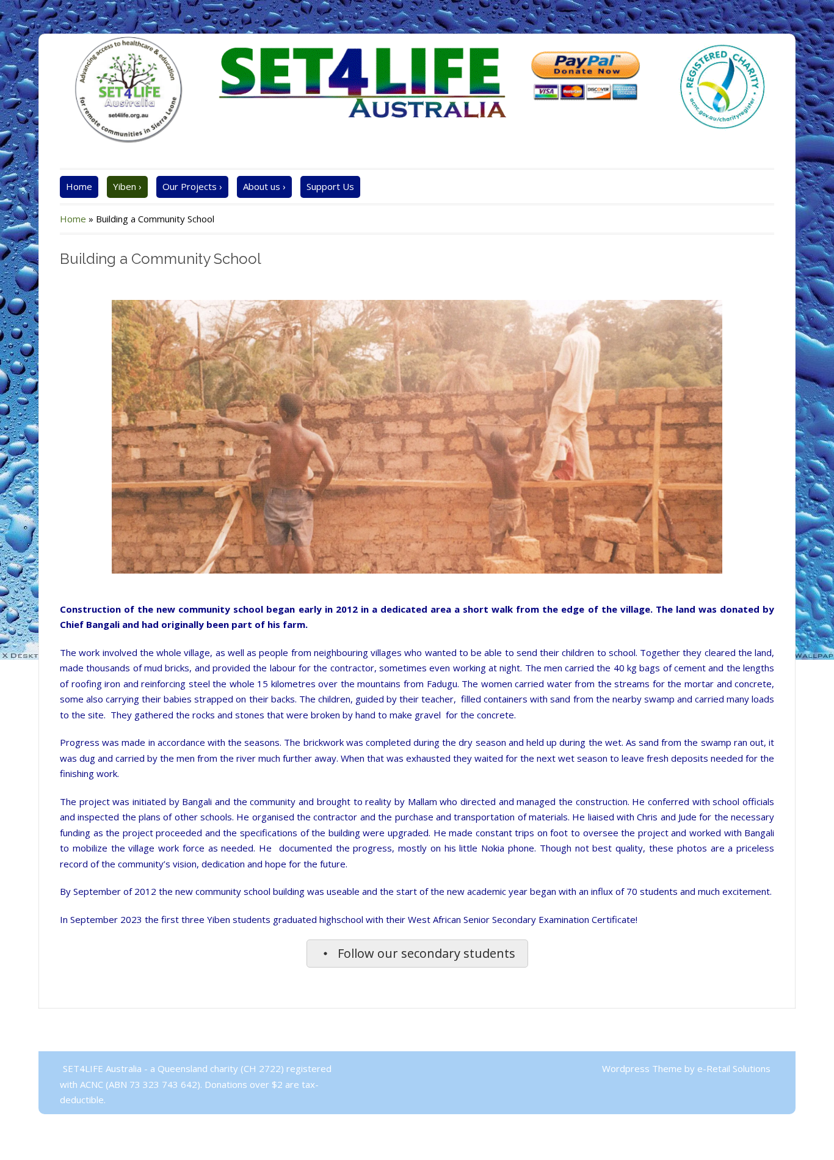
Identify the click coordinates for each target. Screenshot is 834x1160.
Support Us (330, 186)
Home (79, 186)
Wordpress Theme (643, 1068)
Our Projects (192, 186)
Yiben (127, 186)
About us (264, 186)
